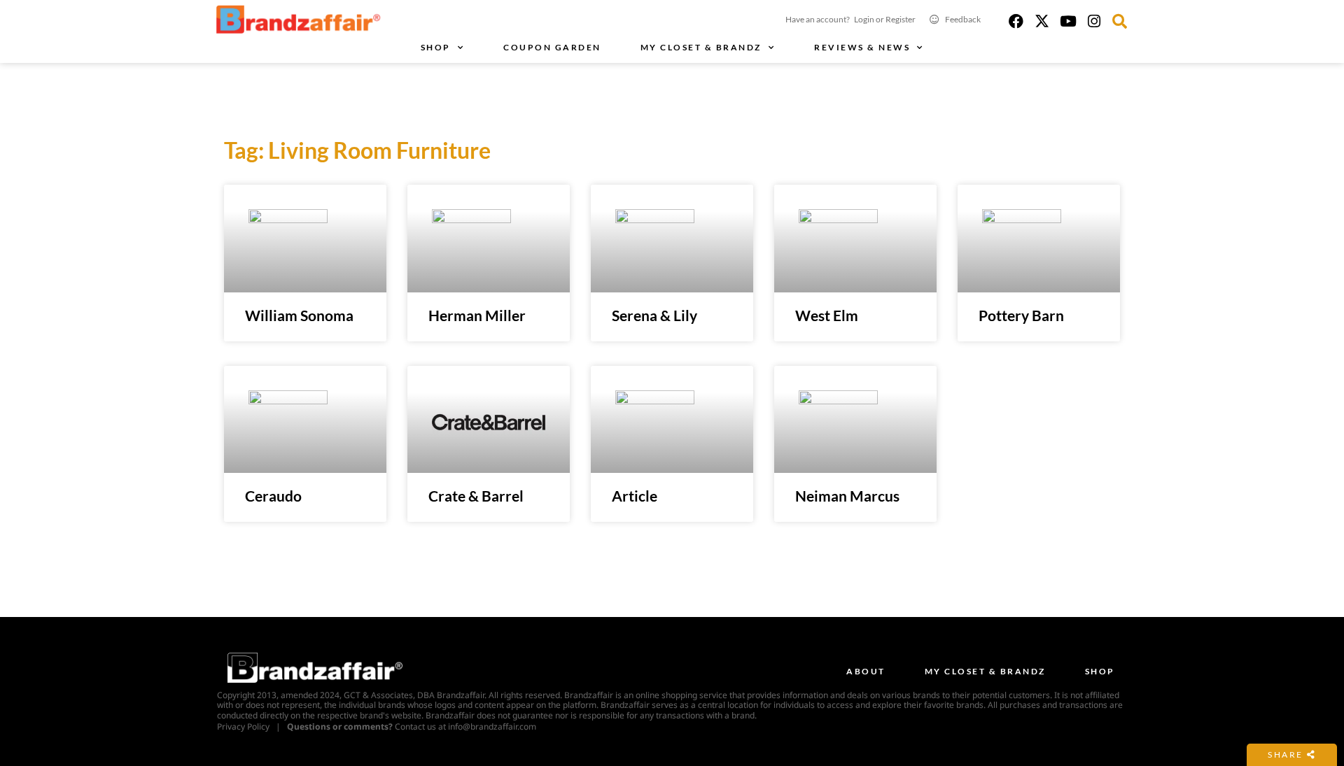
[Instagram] (1093, 21)
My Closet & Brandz (701, 47)
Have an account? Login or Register (850, 19)
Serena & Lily (654, 315)
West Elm (826, 315)
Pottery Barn (1021, 315)
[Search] (1119, 21)
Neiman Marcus (847, 495)
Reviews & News (862, 47)
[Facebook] (1016, 21)
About (866, 671)
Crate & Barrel (476, 495)
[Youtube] (1067, 21)
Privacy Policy (243, 726)
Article (634, 495)
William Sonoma (299, 315)
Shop (436, 47)
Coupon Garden (552, 47)
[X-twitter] (1042, 21)
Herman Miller (477, 315)
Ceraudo (273, 495)
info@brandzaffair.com (492, 726)
